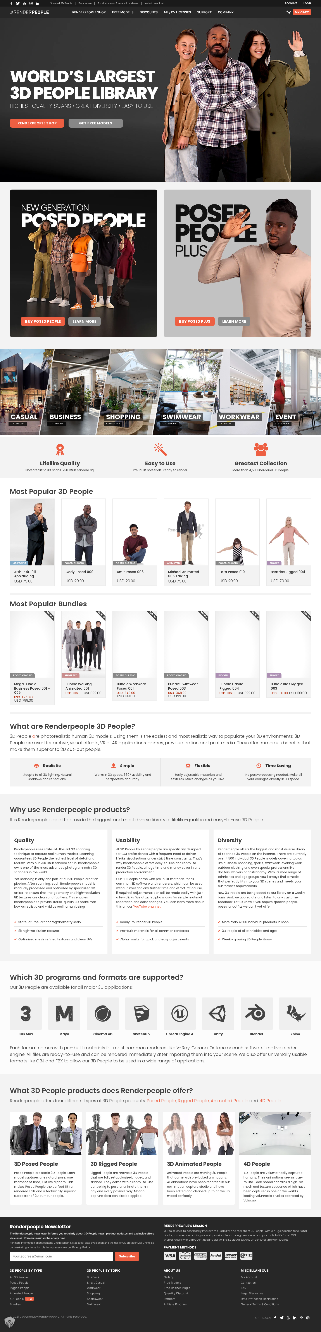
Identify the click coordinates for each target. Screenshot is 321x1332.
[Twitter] (18, 3)
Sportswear (95, 1299)
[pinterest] (301, 1318)
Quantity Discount (176, 1293)
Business (93, 1277)
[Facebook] (11, 3)
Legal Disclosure (252, 1293)
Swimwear (94, 1304)
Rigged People (193, 1101)
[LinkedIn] (37, 3)
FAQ (244, 1288)
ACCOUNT (291, 3)
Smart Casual (96, 1282)
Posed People (161, 1101)
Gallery (168, 1277)
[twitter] (281, 1318)
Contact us (248, 1282)
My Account (249, 1277)
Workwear (93, 1288)
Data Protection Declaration (259, 1299)
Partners (169, 1299)
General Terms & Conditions (260, 1304)
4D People (270, 1101)
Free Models (172, 1282)
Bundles (15, 1304)
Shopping (93, 1293)
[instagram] (308, 1318)
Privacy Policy (81, 1247)
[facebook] (275, 1318)
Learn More (84, 321)
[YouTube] (24, 3)
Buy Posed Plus (194, 321)
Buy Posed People (43, 321)
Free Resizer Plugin (177, 1288)
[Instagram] (31, 3)
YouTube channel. (147, 906)
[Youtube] (288, 1318)
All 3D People (19, 1277)
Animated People (229, 1101)
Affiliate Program (175, 1304)
